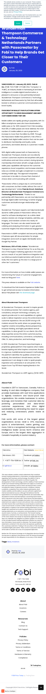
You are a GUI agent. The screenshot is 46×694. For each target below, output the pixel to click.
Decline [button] (27, 23)
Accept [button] (18, 23)
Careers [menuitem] (23, 612)
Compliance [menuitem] (23, 658)
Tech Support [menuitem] (23, 629)
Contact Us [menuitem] (23, 626)
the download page (27, 293)
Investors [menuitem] (23, 608)
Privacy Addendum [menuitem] (23, 644)
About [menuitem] (23, 601)
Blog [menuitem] (23, 622)
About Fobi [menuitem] (23, 604)
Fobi (13, 68)
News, (9, 542)
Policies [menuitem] (23, 636)
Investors (15, 542)
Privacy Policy (18, 12)
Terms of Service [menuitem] (23, 651)
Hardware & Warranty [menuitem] (23, 654)
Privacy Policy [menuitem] (23, 640)
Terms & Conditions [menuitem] (23, 647)
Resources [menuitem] (23, 618)
